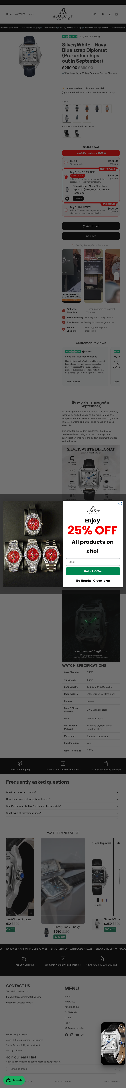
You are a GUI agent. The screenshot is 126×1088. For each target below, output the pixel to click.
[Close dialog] (120, 503)
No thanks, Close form (93, 580)
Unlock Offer (93, 571)
